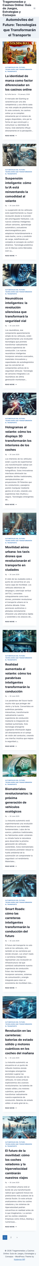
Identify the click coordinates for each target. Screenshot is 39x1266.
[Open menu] (34, 8)
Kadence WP (19, 1259)
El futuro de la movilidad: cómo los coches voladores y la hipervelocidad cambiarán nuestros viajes (17, 1164)
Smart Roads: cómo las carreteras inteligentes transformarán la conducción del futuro (17, 922)
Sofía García (11, 94)
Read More (11, 136)
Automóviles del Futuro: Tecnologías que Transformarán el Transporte (18, 69)
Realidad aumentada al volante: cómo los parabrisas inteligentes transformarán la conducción (18, 678)
